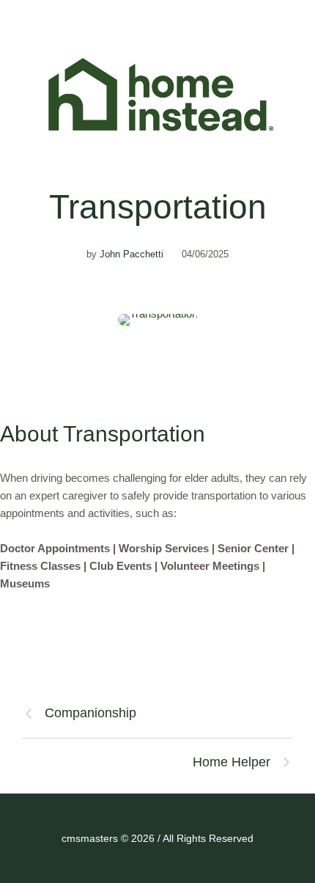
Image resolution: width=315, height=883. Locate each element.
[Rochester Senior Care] (157, 94)
